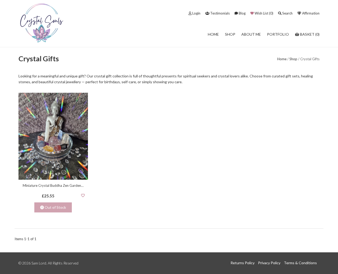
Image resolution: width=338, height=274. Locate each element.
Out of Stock (55, 207)
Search (287, 13)
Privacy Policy (269, 263)
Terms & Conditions (300, 263)
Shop (230, 34)
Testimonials (219, 13)
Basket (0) (309, 34)
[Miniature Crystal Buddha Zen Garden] (53, 136)
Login (195, 13)
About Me (251, 34)
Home (213, 34)
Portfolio (278, 34)
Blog (242, 13)
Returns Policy (243, 263)
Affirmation (310, 13)
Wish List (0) (263, 13)
